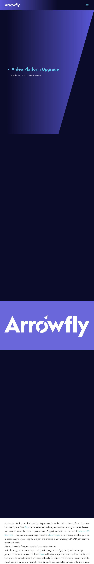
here (42, 554)
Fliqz (27, 527)
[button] (87, 5)
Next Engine (54, 535)
